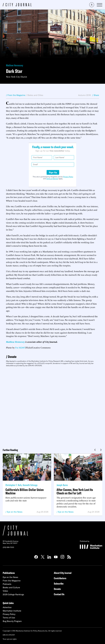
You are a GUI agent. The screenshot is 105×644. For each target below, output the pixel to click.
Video (5, 591)
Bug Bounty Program (12, 621)
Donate (12, 356)
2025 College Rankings (13, 594)
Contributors (60, 578)
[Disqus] (52, 406)
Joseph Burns (62, 485)
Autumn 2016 (84, 95)
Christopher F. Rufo (13, 485)
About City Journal (63, 573)
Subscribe (58, 583)
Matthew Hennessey (14, 65)
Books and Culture (11, 587)
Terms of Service (52, 179)
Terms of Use (9, 617)
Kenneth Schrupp (30, 485)
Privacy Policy (68, 177)
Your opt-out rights (10, 639)
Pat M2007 (20, 347)
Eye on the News (14, 512)
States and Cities (35, 95)
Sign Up (53, 172)
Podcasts (7, 584)
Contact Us (59, 594)
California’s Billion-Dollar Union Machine (24, 491)
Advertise (7, 607)
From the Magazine (12, 580)
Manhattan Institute (12, 610)
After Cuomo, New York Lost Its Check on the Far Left (75, 491)
